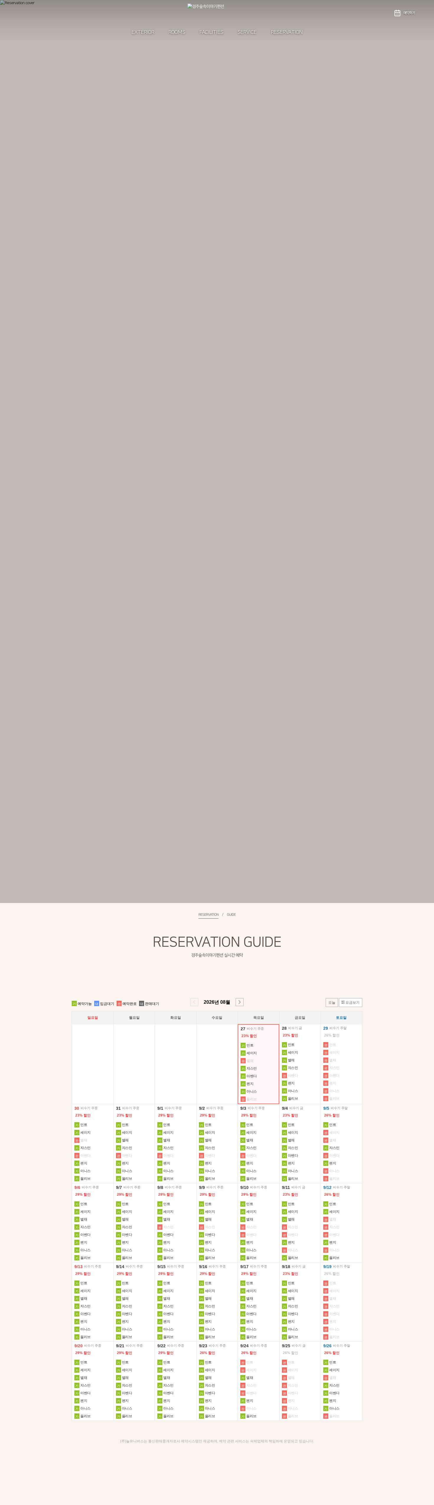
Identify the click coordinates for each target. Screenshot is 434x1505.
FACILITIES (211, 32)
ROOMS (176, 32)
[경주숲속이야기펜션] (217, 13)
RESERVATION (287, 32)
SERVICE (247, 32)
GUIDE (231, 915)
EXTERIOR (142, 32)
